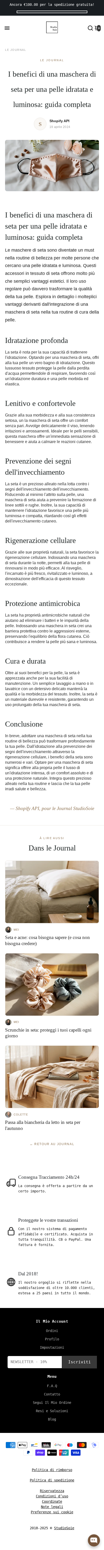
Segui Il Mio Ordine (52, 1403)
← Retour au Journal (52, 1144)
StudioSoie (64, 1528)
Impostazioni (52, 1347)
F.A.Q (52, 1386)
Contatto (52, 1394)
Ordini (52, 1331)
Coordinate (52, 1501)
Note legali (52, 1507)
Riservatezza (52, 1491)
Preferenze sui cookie (52, 1512)
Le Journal (15, 49)
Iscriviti (79, 1362)
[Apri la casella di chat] (94, 1540)
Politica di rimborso (52, 1470)
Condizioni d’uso (52, 1496)
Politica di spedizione (52, 1480)
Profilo (52, 1339)
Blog (52, 1419)
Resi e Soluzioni (52, 1411)
